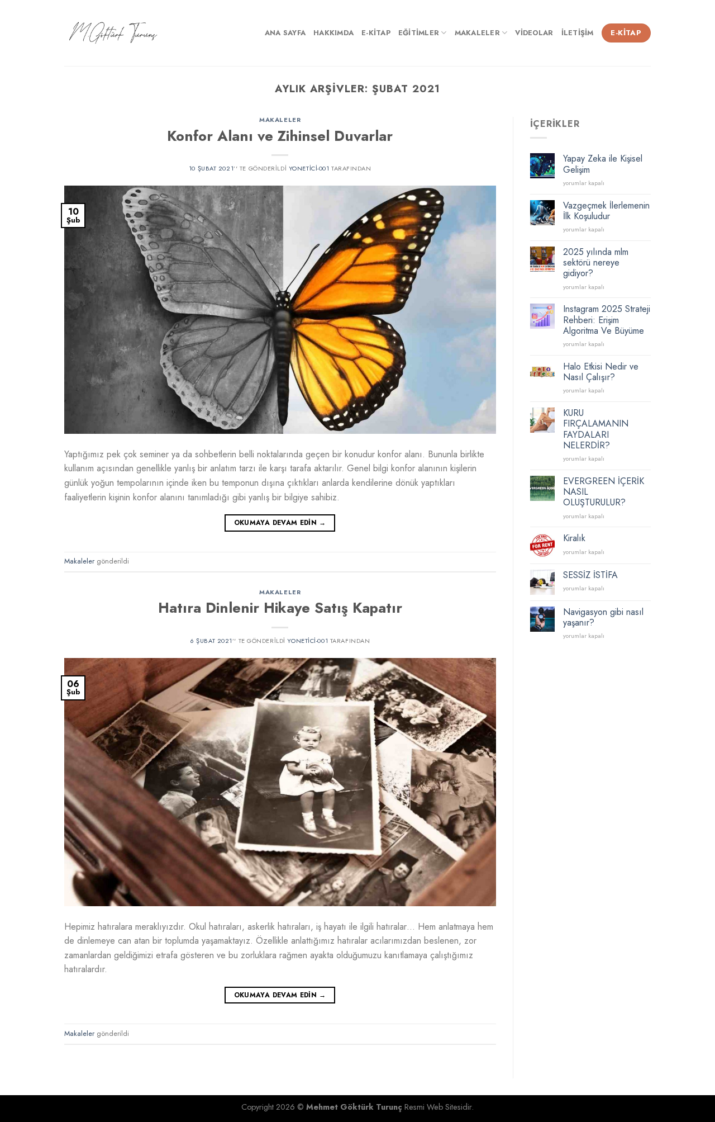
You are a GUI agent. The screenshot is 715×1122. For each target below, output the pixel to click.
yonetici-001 (309, 168)
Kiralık (574, 538)
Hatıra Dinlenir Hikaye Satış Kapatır (280, 608)
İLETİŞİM (577, 32)
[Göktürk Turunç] (113, 33)
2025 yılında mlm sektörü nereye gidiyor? (595, 263)
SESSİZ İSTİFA (590, 575)
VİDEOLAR (534, 32)
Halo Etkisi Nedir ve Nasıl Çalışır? (600, 371)
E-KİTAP (375, 32)
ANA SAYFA (285, 32)
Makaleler (280, 119)
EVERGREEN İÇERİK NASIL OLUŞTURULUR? (603, 492)
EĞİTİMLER (418, 32)
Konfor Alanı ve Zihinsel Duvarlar (280, 136)
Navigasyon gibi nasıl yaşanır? (603, 617)
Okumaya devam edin (280, 523)
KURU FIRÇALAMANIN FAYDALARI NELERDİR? (595, 429)
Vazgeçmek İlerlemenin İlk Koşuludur (606, 210)
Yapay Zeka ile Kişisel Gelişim (602, 163)
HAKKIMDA (333, 32)
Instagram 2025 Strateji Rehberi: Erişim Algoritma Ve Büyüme (606, 320)
